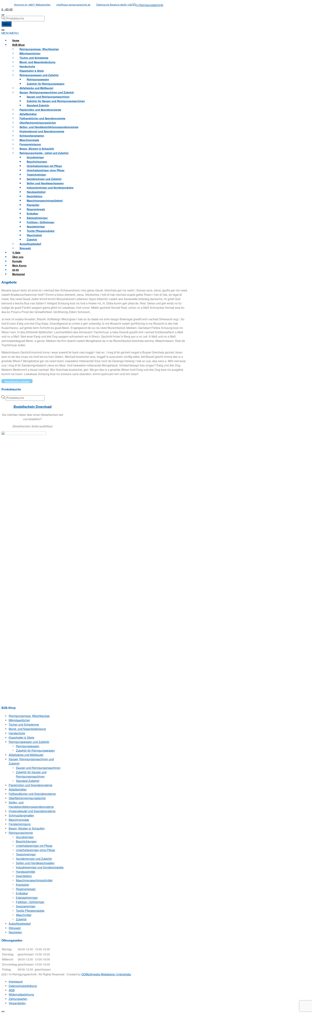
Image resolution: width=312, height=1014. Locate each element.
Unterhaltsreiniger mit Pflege (34, 846)
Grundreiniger (25, 837)
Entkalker (22, 893)
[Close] (2, 1011)
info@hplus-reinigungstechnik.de (73, 4)
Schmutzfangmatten (21, 815)
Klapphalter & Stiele (21, 737)
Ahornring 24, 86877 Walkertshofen (32, 4)
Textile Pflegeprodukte (30, 911)
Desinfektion (24, 876)
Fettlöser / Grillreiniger (30, 902)
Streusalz (25, 248)
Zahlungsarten (18, 999)
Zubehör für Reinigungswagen (35, 750)
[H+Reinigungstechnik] (148, 5)
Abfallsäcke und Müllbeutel (26, 755)
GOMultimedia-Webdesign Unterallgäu (106, 974)
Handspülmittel (25, 872)
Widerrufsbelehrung (21, 994)
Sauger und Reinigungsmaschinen (38, 768)
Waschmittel (23, 915)
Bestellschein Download (32, 406)
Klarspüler (22, 885)
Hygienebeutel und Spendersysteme (32, 811)
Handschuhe (17, 733)
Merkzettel (18, 274)
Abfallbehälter (18, 789)
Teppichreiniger (26, 854)
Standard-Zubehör (27, 781)
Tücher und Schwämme (24, 724)
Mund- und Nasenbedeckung (27, 729)
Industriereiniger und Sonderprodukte (50, 187)
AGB (12, 990)
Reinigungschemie (21, 833)
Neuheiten (15, 932)
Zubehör (21, 919)
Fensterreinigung (20, 824)
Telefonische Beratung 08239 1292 (114, 4)
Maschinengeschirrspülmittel (45, 200)
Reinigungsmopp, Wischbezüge (29, 716)
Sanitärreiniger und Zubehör (34, 859)
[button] (10, 33)
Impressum (16, 981)
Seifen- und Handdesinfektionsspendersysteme (31, 804)
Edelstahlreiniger (27, 898)
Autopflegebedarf (20, 923)
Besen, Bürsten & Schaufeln (27, 828)
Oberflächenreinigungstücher (27, 798)
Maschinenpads (19, 820)
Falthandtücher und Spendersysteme (32, 794)
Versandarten (17, 1003)
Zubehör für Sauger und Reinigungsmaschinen (56, 101)
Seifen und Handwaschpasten (35, 863)
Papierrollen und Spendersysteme (30, 785)
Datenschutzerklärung (23, 986)
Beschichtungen (26, 841)
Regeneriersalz (26, 889)
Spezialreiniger (25, 906)
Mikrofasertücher (19, 720)
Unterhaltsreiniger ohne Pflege (35, 850)
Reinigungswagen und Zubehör (29, 742)
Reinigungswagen (27, 746)
